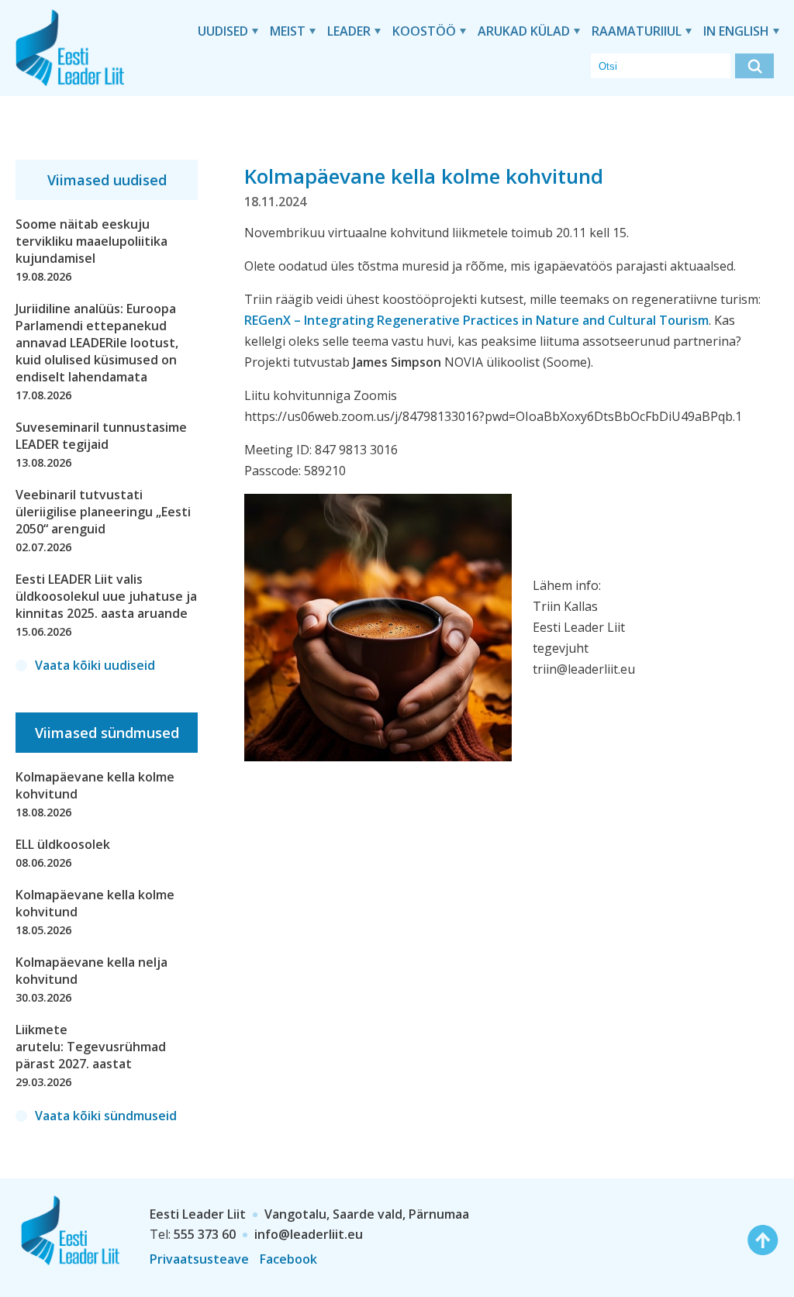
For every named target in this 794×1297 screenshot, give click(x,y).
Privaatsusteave (199, 1259)
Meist (288, 31)
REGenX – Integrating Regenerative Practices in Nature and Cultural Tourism (476, 320)
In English (736, 31)
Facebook (288, 1259)
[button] (754, 65)
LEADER (349, 31)
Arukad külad (524, 31)
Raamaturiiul (637, 31)
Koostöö (424, 31)
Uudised (223, 31)
